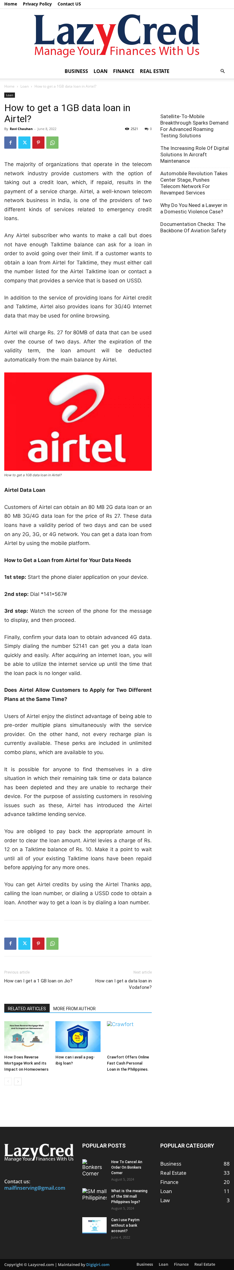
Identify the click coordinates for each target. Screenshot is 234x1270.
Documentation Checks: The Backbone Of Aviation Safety (193, 227)
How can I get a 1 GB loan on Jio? (38, 981)
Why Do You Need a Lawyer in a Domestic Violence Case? (193, 208)
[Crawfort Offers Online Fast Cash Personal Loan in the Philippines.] (129, 1036)
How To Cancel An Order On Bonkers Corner (126, 1167)
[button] (222, 70)
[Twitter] (24, 142)
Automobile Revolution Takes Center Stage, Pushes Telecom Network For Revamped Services (194, 183)
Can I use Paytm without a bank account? (125, 1225)
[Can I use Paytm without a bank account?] (94, 1225)
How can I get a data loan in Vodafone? (123, 984)
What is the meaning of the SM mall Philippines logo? (129, 1196)
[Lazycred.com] (117, 36)
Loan (101, 71)
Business (76, 71)
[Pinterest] (38, 142)
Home (10, 4)
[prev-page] (8, 1081)
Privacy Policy (37, 4)
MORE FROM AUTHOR (74, 1008)
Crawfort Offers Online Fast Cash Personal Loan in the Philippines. (128, 1063)
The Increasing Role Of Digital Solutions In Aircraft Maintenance (194, 154)
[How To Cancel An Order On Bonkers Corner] (94, 1168)
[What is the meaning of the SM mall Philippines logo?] (94, 1196)
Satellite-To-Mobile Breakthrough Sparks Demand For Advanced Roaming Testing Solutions (194, 126)
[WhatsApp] (52, 142)
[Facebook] (10, 142)
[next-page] (18, 1081)
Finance (123, 71)
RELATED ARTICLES (27, 1008)
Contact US (69, 4)
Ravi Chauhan (21, 128)
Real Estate (154, 71)
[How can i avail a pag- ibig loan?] (77, 1036)
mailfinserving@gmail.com (34, 1188)
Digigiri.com (97, 1264)
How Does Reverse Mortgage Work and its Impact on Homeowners (26, 1063)
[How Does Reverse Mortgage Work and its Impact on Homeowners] (26, 1036)
